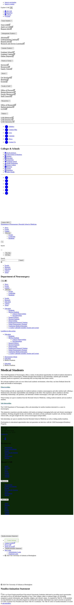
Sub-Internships (17, 315)
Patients (4, 113)
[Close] (11, 8)
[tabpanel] (37, 259)
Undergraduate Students (8, 33)
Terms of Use (10, 546)
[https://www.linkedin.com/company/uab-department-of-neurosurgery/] (5, 439)
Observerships (12, 321)
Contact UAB (10, 543)
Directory (7, 233)
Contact (7, 231)
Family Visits (5, 69)
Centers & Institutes (11, 449)
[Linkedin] (6, 193)
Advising (4, 38)
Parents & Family (7, 61)
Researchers (5, 101)
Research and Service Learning (12, 44)
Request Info (5, 29)
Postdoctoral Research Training (17, 322)
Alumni (4, 73)
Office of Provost (7, 90)
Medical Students (13, 312)
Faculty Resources (7, 94)
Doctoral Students (13, 319)
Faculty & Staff (6, 86)
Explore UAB (5, 222)
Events (3, 82)
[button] (37, 331)
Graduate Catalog (7, 54)
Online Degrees (6, 56)
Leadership (11, 236)
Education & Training (11, 453)
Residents (11, 238)
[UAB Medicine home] (37, 220)
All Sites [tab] (7, 255)
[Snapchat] (6, 190)
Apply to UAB (6, 27)
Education (8, 308)
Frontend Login (13, 554)
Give (6, 469)
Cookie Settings (11, 540)
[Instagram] (6, 184)
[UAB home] (37, 203)
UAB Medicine (6, 118)
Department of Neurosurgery (10, 224)
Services (4, 65)
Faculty (10, 235)
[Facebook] (6, 177)
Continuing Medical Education (17, 326)
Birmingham (8, 456)
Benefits (4, 80)
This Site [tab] (7, 253)
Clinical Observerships (19, 314)
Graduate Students (7, 48)
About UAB (5, 499)
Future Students (6, 21)
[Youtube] (6, 187)
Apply (6, 466)
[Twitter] (6, 181)
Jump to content (9, 4)
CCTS (3, 109)
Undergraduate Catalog (9, 40)
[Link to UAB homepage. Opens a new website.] (37, 534)
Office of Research (7, 105)
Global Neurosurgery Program (17, 324)
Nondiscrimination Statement (10, 536)
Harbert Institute (6, 107)
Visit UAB (4, 25)
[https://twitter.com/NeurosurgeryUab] (5, 437)
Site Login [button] (8, 550)
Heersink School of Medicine (28, 224)
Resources (4, 67)
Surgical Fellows (13, 317)
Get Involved (5, 78)
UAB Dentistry (6, 120)
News (6, 227)
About (6, 454)
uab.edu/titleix (6, 603)
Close (3, 281)
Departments (8, 447)
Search (3, 258)
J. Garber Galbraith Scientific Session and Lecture (23, 328)
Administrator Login (14, 552)
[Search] (2, 242)
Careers (7, 475)
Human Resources (7, 92)
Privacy (8, 545)
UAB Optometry (6, 122)
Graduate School (6, 52)
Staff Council (5, 96)
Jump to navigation (10, 2)
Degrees (7, 468)
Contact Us (4, 434)
